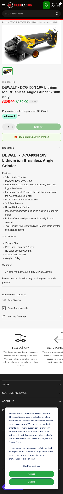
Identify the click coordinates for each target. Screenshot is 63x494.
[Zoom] (55, 30)
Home (4, 22)
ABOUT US (8, 401)
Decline (31, 481)
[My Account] (52, 5)
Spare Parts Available (18, 308)
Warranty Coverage (17, 316)
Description (8, 148)
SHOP (5, 384)
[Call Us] (46, 5)
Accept (31, 473)
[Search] (57, 13)
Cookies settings (31, 466)
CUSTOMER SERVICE (14, 393)
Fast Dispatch (14, 300)
